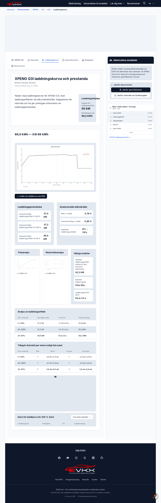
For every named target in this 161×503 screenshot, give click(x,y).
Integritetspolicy (73, 480)
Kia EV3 (115, 125)
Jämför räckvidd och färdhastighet (132, 95)
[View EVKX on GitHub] (102, 458)
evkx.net (10, 10)
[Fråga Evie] (155, 496)
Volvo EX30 (117, 128)
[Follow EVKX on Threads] (85, 458)
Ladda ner (23, 273)
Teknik (103, 480)
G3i (48, 10)
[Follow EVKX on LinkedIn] (93, 458)
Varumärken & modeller (96, 3)
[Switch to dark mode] (144, 3)
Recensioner (133, 3)
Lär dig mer (116, 3)
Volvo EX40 (117, 113)
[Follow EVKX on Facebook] (59, 458)
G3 (43, 10)
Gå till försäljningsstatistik (119, 137)
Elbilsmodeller (23, 10)
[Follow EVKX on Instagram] (76, 458)
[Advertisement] (78, 33)
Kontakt (85, 480)
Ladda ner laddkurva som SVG (32, 196)
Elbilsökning (75, 3)
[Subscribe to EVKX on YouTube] (68, 458)
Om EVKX (59, 480)
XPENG (35, 10)
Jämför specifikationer (132, 90)
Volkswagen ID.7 (118, 117)
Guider (94, 480)
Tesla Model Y (118, 121)
